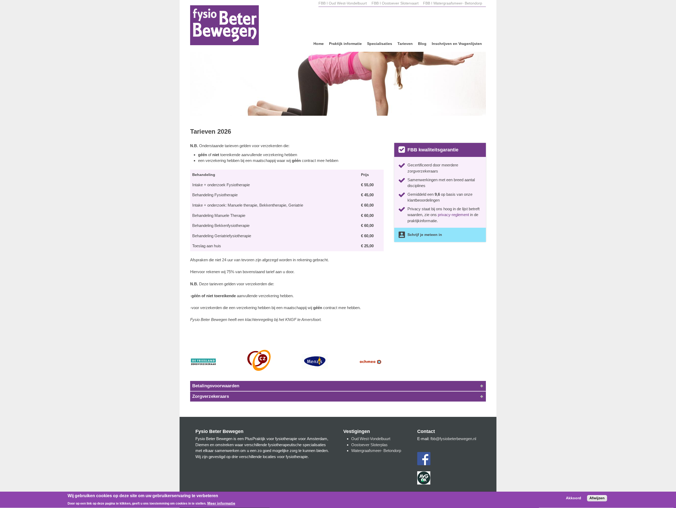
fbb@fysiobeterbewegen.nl (453, 438)
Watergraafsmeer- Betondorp (376, 450)
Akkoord (573, 498)
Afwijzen (597, 498)
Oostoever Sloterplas (369, 444)
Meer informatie (221, 503)
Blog (422, 44)
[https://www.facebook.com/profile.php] (423, 464)
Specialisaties (379, 44)
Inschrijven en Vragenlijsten (457, 44)
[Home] (224, 25)
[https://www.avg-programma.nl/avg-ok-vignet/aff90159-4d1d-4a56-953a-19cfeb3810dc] (423, 483)
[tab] (338, 386)
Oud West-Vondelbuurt (370, 438)
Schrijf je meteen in (424, 235)
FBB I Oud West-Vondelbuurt (342, 3)
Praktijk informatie (345, 44)
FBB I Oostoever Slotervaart (396, 3)
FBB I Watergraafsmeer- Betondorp (452, 3)
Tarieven (405, 44)
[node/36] (338, 79)
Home (318, 44)
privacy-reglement (453, 214)
